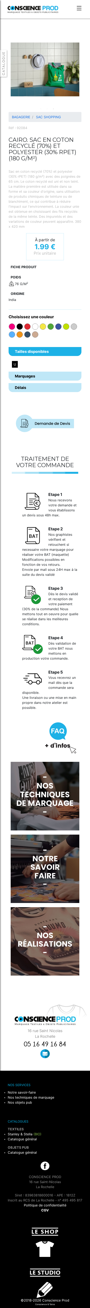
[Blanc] (35, 326)
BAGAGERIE (21, 117)
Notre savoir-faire (22, 1092)
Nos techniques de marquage (31, 1097)
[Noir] (20, 326)
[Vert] (51, 326)
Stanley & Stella (24, 1134)
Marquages (25, 376)
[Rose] (12, 326)
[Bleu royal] (58, 326)
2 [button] (47, 109)
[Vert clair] (66, 326)
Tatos (52, 1304)
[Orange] (20, 334)
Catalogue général (22, 1139)
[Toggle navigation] (79, 8)
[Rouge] (27, 326)
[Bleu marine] (27, 334)
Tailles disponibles (32, 351)
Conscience (41, 1304)
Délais (20, 387)
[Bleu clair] (12, 334)
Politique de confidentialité (45, 1205)
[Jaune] (43, 326)
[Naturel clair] (35, 334)
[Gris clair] (74, 326)
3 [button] (53, 109)
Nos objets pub (20, 1102)
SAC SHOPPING (48, 117)
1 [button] (41, 109)
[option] (45, 69)
